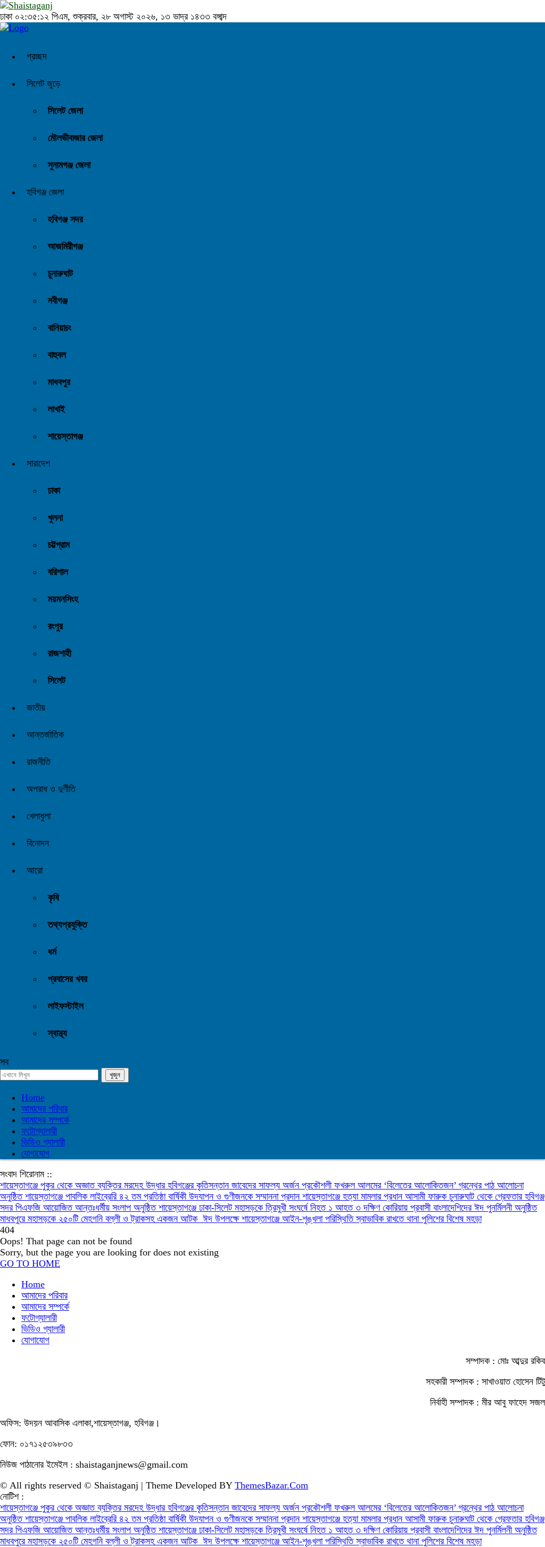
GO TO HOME (30, 1263)
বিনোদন (38, 843)
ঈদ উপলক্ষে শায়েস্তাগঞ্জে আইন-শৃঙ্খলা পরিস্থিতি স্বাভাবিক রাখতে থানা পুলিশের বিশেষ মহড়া (342, 1218)
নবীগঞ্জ (58, 300)
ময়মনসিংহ (63, 599)
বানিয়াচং (59, 327)
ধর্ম (52, 951)
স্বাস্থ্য (57, 1033)
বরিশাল (58, 572)
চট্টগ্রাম (59, 544)
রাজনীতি (39, 761)
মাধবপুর (59, 382)
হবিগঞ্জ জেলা (45, 192)
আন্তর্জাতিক (45, 734)
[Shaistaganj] (14, 27)
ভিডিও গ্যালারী (43, 1142)
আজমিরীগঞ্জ (65, 246)
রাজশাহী (59, 653)
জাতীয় (36, 707)
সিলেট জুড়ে (44, 83)
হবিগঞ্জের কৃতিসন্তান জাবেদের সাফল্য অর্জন (235, 1185)
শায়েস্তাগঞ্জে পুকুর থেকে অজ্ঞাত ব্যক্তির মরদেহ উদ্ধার (84, 1185)
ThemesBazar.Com (271, 1485)
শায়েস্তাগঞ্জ (65, 436)
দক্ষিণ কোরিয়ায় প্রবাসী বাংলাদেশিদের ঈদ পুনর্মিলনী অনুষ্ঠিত (450, 1207)
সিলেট (56, 680)
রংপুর (55, 626)
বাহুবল (57, 355)
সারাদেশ (38, 463)
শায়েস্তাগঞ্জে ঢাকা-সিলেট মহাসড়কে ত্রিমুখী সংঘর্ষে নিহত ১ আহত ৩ (261, 1207)
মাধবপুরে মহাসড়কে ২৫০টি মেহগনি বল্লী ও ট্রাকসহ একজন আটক (101, 1218)
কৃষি (53, 897)
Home (33, 1097)
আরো (35, 870)
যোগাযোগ (35, 1153)
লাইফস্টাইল (66, 1006)
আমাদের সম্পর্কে (45, 1119)
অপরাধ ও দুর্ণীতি (51, 789)
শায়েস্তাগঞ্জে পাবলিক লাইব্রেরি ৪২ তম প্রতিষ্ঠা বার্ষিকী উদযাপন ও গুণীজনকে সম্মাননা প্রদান (163, 1196)
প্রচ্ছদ (37, 56)
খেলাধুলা (39, 816)
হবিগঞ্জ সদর (65, 219)
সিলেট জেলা (65, 110)
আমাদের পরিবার (44, 1108)
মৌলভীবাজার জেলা (75, 137)
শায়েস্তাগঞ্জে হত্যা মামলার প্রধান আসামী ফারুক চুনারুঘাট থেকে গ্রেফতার (413, 1196)
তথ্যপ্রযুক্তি (67, 924)
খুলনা (55, 517)
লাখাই (56, 409)
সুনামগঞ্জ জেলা (69, 165)
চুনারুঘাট (60, 273)
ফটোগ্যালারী (39, 1131)
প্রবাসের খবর (67, 979)
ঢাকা (54, 490)
